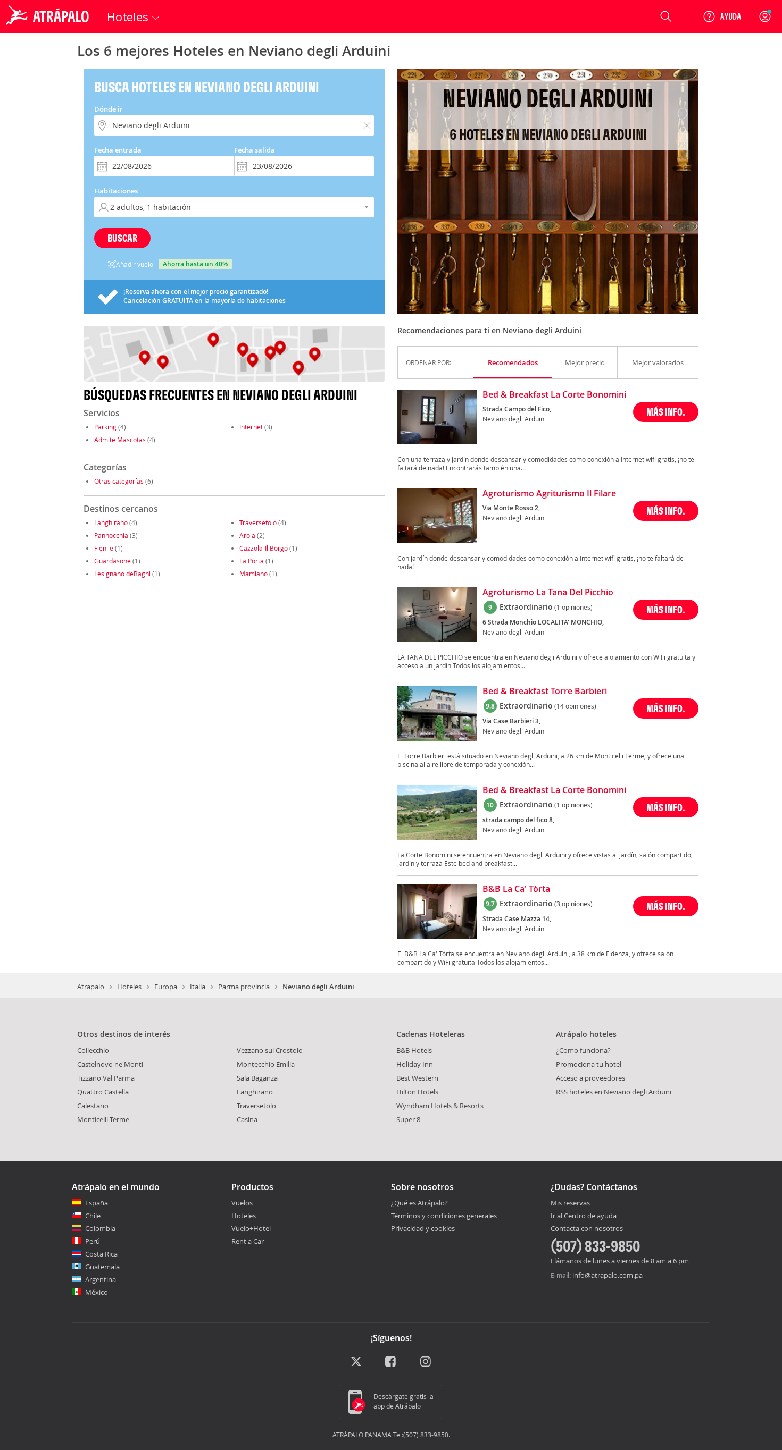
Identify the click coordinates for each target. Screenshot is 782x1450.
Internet (251, 427)
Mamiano (253, 573)
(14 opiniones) (575, 706)
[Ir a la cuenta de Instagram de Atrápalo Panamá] (426, 1362)
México (96, 1292)
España (96, 1203)
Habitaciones (116, 191)
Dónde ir (108, 109)
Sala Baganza (257, 1078)
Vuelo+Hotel (251, 1228)
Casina (247, 1119)
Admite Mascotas (120, 439)
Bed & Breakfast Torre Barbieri (544, 691)
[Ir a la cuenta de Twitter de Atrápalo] (356, 1362)
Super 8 (408, 1119)
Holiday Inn (414, 1064)
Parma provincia (244, 986)
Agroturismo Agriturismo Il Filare (549, 493)
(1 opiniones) (573, 607)
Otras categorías (119, 481)
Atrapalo (90, 986)
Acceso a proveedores (590, 1078)
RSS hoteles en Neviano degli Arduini (613, 1092)
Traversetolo (258, 522)
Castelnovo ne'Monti (110, 1064)
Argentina (100, 1279)
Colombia (100, 1228)
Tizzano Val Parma (106, 1078)
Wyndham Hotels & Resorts (440, 1105)
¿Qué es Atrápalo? (419, 1203)
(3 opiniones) (573, 903)
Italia (197, 986)
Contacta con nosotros (587, 1229)
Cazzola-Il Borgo (263, 548)
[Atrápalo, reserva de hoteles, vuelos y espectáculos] (49, 16)
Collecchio (93, 1050)
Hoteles (129, 986)
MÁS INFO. (665, 411)
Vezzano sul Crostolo (270, 1050)
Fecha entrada (118, 150)
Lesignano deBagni (122, 573)
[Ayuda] (722, 16)
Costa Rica (101, 1254)
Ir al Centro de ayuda (584, 1216)
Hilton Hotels (417, 1092)
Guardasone (112, 561)
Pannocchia (111, 535)
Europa (165, 986)
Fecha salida (254, 150)
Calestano (93, 1105)
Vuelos (242, 1203)
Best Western (417, 1078)
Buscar (122, 238)
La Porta (251, 561)
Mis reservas (570, 1203)
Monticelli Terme (103, 1119)
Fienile (103, 548)
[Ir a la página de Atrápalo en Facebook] (391, 1362)
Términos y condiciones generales (444, 1215)
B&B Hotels (414, 1050)
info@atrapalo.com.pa (607, 1275)
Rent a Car (247, 1241)
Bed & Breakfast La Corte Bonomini (554, 395)
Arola (247, 535)
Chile (93, 1215)
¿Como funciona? (583, 1050)
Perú (92, 1241)
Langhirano (111, 522)
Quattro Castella (103, 1092)
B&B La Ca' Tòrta (516, 889)
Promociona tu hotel (588, 1064)
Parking (105, 427)
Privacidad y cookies (423, 1228)
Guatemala (102, 1266)
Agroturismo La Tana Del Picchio (547, 592)
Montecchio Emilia (266, 1064)
